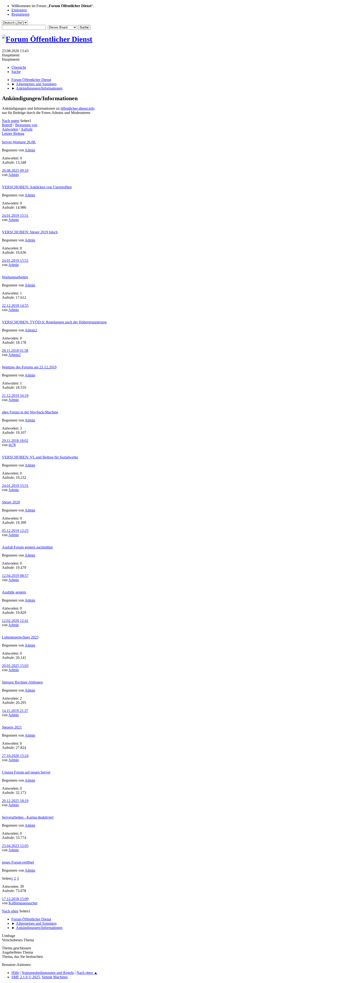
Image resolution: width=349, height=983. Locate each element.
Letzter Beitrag (13, 133)
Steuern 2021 (12, 727)
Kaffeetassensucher (23, 903)
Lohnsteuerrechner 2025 (20, 637)
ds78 (12, 445)
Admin (30, 150)
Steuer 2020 (11, 502)
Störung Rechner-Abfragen (22, 682)
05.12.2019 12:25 (15, 531)
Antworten (10, 129)
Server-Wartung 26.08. (19, 142)
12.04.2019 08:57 (15, 576)
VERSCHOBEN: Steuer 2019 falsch (30, 232)
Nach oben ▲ (87, 973)
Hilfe (15, 973)
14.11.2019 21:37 (15, 711)
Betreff (7, 125)
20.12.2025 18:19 (15, 801)
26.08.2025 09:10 (15, 170)
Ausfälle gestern (14, 592)
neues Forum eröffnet (18, 862)
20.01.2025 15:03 (15, 666)
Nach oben (10, 911)
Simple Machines (55, 977)
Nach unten (10, 121)
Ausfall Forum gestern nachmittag (27, 547)
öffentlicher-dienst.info (77, 108)
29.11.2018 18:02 (15, 441)
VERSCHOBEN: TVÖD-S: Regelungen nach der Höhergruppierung (54, 322)
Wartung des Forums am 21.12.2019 (29, 367)
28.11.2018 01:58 (15, 351)
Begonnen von (26, 125)
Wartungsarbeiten (15, 277)
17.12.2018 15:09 (15, 899)
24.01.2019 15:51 (15, 215)
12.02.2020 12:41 (15, 621)
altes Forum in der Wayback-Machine (30, 412)
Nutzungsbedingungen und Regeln (48, 973)
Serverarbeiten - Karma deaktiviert (27, 817)
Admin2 (31, 330)
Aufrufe (27, 129)
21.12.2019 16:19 (15, 396)
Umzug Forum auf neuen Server (26, 772)
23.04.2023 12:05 (15, 846)
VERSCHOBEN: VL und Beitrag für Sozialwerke (40, 457)
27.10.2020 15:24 (15, 756)
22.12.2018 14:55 (15, 306)
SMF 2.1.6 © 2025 (25, 977)
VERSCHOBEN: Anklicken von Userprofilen (37, 187)
